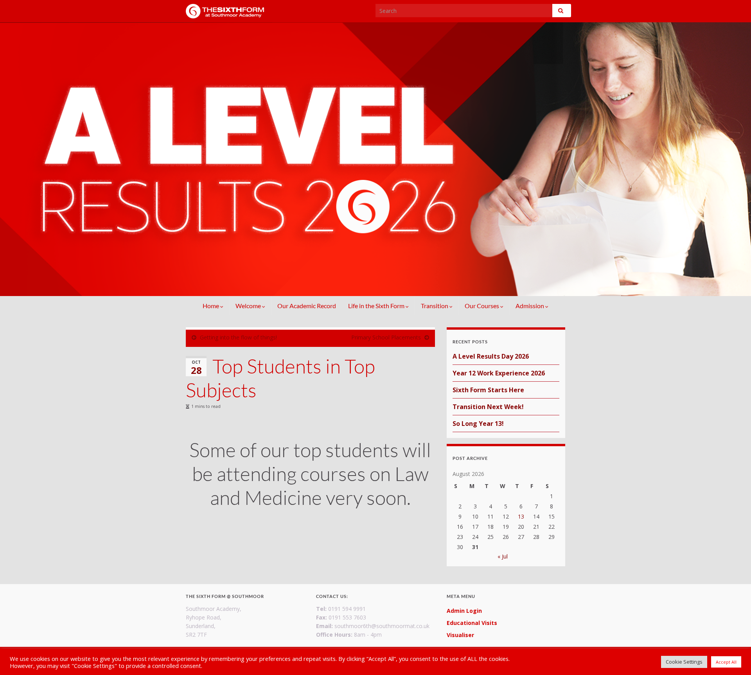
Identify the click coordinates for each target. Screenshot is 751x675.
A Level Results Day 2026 (491, 356)
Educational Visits (472, 623)
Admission (530, 305)
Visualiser (460, 635)
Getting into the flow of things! (238, 337)
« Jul (503, 556)
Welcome (248, 305)
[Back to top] (733, 657)
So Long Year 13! (478, 423)
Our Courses (482, 305)
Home (211, 305)
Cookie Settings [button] (684, 661)
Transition (435, 305)
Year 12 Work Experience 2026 (499, 373)
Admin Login (464, 610)
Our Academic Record (306, 305)
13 (521, 516)
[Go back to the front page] (375, 159)
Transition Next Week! (488, 406)
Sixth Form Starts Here (488, 390)
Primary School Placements (386, 337)
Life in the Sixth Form (377, 305)
